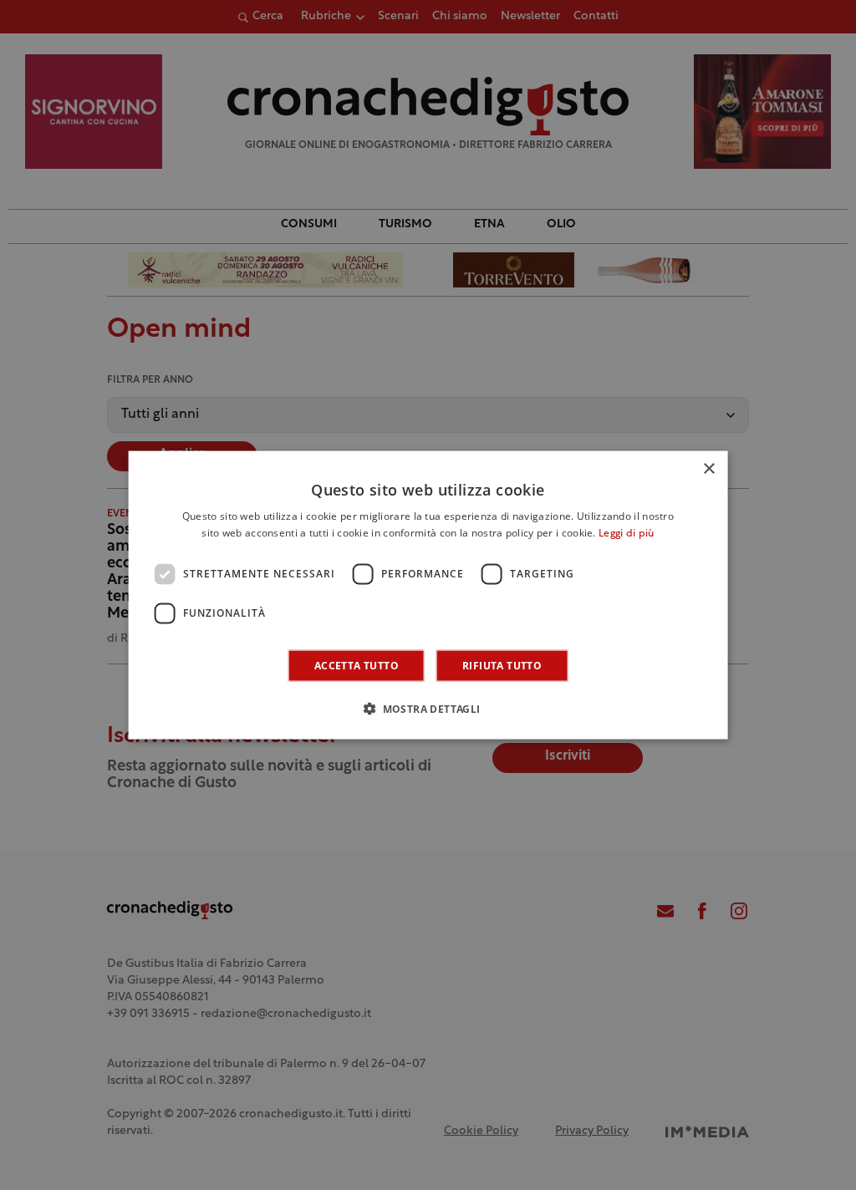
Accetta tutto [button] (356, 665)
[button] (427, 708)
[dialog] (428, 595)
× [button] (708, 469)
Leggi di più (627, 534)
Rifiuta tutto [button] (502, 665)
